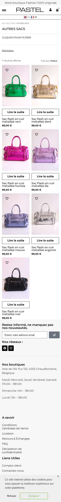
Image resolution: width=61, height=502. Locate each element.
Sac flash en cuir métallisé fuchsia (13, 185)
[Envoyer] (54, 334)
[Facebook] (4, 348)
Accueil (6, 23)
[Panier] (57, 10)
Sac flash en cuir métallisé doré (43, 120)
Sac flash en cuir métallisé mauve (13, 249)
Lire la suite (15, 112)
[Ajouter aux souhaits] (7, 70)
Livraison (8, 433)
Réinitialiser (8, 50)
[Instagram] (11, 348)
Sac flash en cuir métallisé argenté (44, 249)
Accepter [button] (34, 495)
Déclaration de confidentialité (12, 450)
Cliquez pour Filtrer (16, 37)
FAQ (5, 443)
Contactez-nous (13, 470)
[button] (4, 10)
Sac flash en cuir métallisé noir (13, 313)
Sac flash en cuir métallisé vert (13, 120)
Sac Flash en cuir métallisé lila (43, 185)
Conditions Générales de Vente (15, 426)
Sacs (13, 23)
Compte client (12, 465)
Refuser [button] (11, 495)
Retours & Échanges (16, 438)
